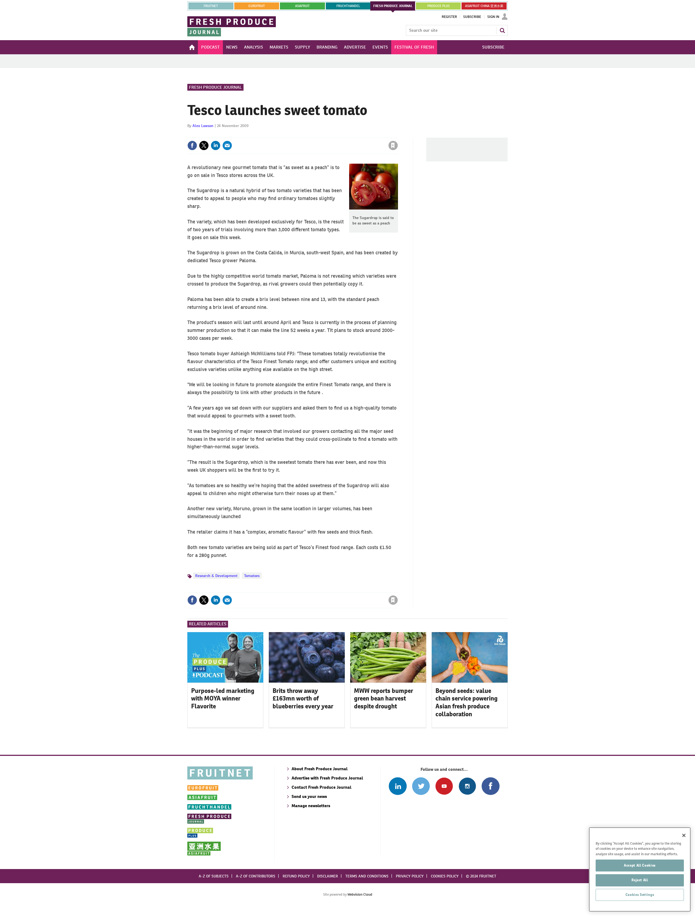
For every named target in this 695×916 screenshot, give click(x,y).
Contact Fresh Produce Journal (321, 787)
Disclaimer (327, 876)
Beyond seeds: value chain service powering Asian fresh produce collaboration (466, 702)
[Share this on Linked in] (215, 145)
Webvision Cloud (360, 894)
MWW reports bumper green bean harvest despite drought (383, 699)
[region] (640, 869)
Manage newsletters (311, 806)
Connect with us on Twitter (421, 786)
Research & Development (216, 575)
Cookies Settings (640, 894)
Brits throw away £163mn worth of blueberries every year (303, 699)
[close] (397, 134)
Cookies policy (445, 876)
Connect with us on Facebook (490, 786)
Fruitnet (211, 6)
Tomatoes (252, 575)
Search (502, 30)
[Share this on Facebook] (192, 145)
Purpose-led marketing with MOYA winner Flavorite (222, 699)
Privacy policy (410, 876)
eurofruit (256, 6)
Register (449, 17)
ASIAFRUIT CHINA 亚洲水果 (484, 6)
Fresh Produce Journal (215, 87)
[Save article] (393, 145)
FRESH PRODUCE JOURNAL (393, 6)
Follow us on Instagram (467, 786)
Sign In (493, 17)
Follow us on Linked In (397, 786)
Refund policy (296, 876)
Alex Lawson (202, 125)
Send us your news (309, 796)
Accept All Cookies (640, 865)
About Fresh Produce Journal (320, 769)
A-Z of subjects (214, 876)
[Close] (684, 835)
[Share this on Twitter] (204, 145)
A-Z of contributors (255, 876)
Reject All (639, 880)
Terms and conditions (366, 876)
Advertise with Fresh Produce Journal (327, 778)
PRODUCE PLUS (438, 6)
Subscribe (472, 17)
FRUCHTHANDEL (348, 6)
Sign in (328, 134)
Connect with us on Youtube (444, 786)
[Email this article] (227, 145)
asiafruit (302, 6)
